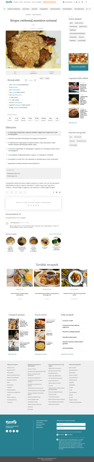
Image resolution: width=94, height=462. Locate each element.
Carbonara (9, 402)
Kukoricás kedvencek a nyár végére (56, 365)
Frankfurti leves (10, 367)
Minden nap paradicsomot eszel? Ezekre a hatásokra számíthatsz (83, 88)
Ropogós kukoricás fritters (54, 370)
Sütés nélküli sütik (73, 377)
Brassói (8, 395)
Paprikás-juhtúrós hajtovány (34, 404)
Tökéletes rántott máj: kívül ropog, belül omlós (74, 294)
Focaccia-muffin (68, 321)
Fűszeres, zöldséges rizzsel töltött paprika (36, 393)
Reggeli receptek (73, 399)
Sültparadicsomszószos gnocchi (35, 388)
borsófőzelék (81, 40)
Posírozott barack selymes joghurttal (71, 326)
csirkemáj (15, 85)
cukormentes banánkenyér (77, 33)
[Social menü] (76, 2)
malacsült (72, 141)
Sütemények (72, 372)
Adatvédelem (39, 422)
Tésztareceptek (73, 392)
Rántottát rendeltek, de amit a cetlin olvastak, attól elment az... (24, 323)
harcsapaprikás (67, 9)
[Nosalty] (9, 2)
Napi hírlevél (61, 434)
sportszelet (26, 9)
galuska (48, 341)
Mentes (21, 319)
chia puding (73, 37)
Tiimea (33, 25)
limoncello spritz (79, 9)
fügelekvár (73, 30)
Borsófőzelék (10, 385)
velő (71, 137)
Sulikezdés (82, 83)
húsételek (28, 14)
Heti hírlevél (69, 434)
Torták (70, 390)
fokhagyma (18, 105)
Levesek (71, 387)
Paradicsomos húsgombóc (13, 392)
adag (31, 80)
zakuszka (34, 9)
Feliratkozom (80, 428)
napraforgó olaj (16, 95)
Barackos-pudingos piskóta (71, 332)
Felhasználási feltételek (42, 420)
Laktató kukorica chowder (54, 383)
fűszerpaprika (16, 90)
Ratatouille (30, 409)
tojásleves (73, 40)
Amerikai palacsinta (12, 399)
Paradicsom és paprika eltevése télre (37, 371)
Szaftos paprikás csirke (33, 399)
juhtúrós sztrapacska (14, 9)
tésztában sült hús (81, 141)
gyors (41, 78)
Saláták (71, 395)
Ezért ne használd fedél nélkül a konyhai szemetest (25, 345)
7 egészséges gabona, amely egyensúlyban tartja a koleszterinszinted (84, 100)
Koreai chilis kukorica (53, 380)
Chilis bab (9, 387)
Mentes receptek (73, 375)
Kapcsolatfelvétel (40, 424)
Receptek (15, 2)
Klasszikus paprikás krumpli (34, 397)
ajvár (71, 23)
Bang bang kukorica (53, 373)
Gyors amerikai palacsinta (50, 321)
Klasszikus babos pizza (70, 337)
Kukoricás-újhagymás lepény (55, 392)
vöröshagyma (17, 102)
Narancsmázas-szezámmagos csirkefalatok (19, 294)
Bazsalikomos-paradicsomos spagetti (35, 385)
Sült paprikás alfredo (33, 402)
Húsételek (71, 382)
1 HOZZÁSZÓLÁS (40, 28)
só (9, 97)
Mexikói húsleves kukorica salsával (56, 399)
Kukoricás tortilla (52, 394)
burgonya (16, 107)
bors (10, 100)
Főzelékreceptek (73, 380)
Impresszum (39, 425)
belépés (18, 218)
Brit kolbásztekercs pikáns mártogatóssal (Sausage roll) (47, 294)
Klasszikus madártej (12, 380)
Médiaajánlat (39, 427)
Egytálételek (72, 385)
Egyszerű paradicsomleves (13, 375)
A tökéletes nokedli (49, 343)
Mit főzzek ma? (27, 2)
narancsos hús (77, 137)
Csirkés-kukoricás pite (53, 397)
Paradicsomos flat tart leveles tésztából (35, 381)
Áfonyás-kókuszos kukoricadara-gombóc (73, 342)
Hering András (74, 299)
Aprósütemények (73, 370)
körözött (81, 37)
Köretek (71, 397)
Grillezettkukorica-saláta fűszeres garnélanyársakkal (56, 388)
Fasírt (8, 382)
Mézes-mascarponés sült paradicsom (34, 374)
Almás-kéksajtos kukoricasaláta (56, 402)
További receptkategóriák (75, 402)
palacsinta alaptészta (48, 331)
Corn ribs (50, 385)
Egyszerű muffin (11, 370)
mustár (14, 92)
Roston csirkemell (11, 397)
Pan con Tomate (32, 369)
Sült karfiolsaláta (68, 348)
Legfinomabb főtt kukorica (54, 368)
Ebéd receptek (72, 367)
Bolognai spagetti (11, 390)
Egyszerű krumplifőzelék (13, 377)
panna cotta (83, 26)
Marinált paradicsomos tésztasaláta (36, 390)
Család (81, 95)
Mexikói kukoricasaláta (53, 404)
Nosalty (20, 299)
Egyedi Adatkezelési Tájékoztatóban (67, 447)
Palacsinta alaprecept (49, 334)
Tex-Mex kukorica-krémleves (55, 378)
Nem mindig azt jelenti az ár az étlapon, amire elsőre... (24, 334)
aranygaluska (44, 9)
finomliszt (15, 87)
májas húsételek (36, 14)
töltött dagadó (73, 145)
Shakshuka (30, 407)
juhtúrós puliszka (55, 9)
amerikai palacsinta (51, 319)
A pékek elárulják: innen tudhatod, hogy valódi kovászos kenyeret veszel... (84, 113)
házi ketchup (73, 26)
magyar (47, 78)
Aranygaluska (10, 372)
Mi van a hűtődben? (37, 2)
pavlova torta (79, 23)
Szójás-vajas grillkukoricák (54, 375)
